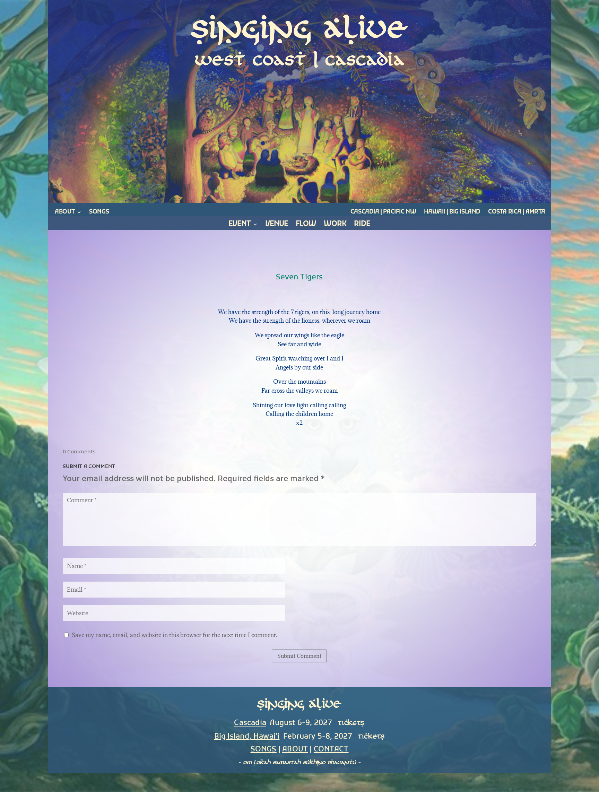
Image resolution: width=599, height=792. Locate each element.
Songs (99, 212)
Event (239, 225)
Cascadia (250, 723)
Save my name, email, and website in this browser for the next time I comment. (174, 635)
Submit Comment (299, 655)
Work (335, 225)
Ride (362, 225)
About (65, 212)
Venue (276, 225)
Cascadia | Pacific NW (383, 212)
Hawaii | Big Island (452, 212)
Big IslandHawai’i (247, 736)
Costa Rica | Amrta (516, 212)
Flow (306, 225)
